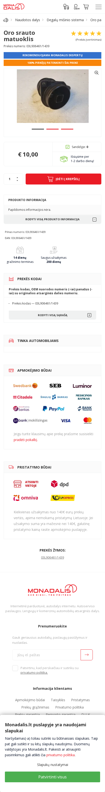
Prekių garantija (27, 714)
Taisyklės (58, 700)
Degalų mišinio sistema (65, 20)
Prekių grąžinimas (35, 707)
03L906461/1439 (52, 557)
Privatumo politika (69, 707)
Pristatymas (80, 700)
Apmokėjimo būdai (30, 700)
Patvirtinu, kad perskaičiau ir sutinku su (50, 670)
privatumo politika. (34, 672)
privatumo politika (60, 755)
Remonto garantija (60, 714)
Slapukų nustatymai (52, 764)
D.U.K (85, 714)
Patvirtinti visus (52, 777)
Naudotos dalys (27, 20)
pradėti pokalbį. (26, 439)
